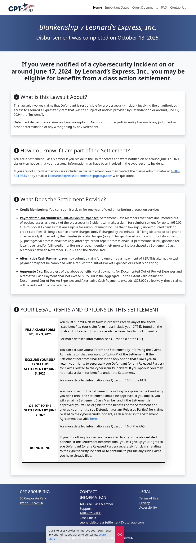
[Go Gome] (21, 7)
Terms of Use (148, 498)
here (93, 419)
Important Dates (117, 7)
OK (119, 534)
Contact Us (178, 7)
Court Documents (145, 7)
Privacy (144, 503)
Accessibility (148, 507)
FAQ (164, 7)
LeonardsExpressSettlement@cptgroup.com (80, 176)
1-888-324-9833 (90, 513)
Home (97, 7)
